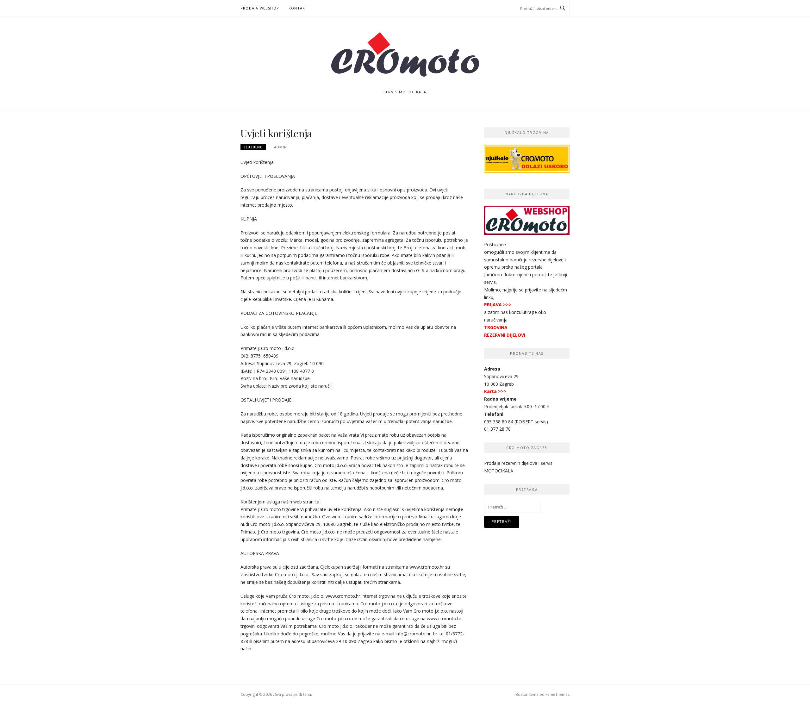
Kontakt (298, 8)
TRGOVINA (496, 327)
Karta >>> (495, 391)
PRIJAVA (493, 305)
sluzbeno (253, 147)
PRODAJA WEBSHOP (259, 8)
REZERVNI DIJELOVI (504, 335)
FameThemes (557, 694)
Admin (280, 147)
